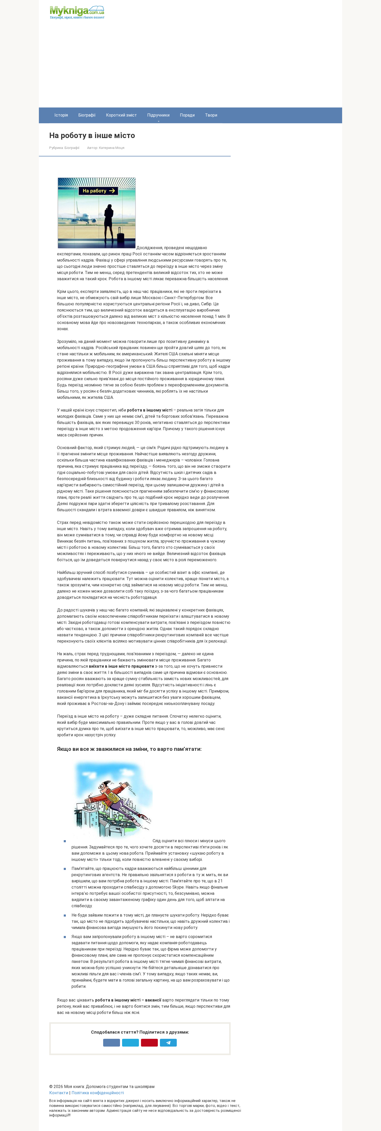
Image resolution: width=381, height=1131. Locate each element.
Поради (187, 115)
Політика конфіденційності (98, 1092)
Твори (211, 115)
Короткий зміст (121, 115)
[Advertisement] (190, 68)
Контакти (58, 1092)
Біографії (87, 115)
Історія (61, 115)
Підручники (158, 115)
